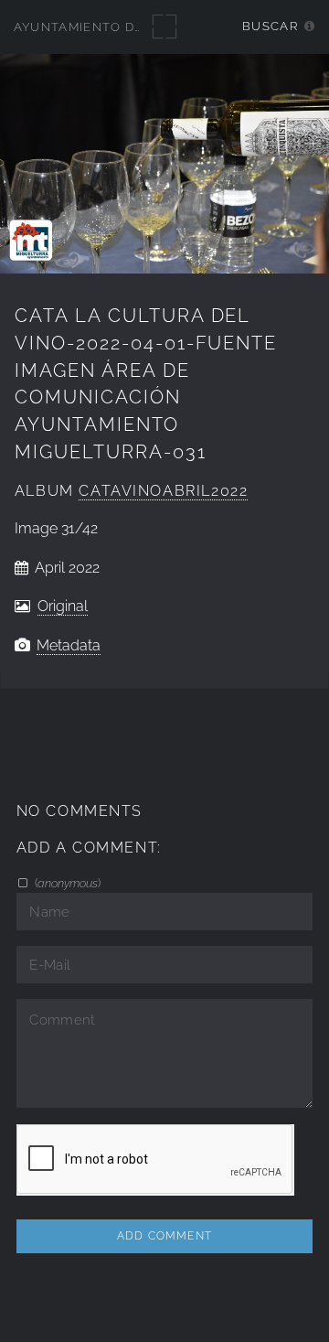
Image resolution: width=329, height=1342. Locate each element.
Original (62, 606)
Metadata (69, 645)
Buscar (270, 26)
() (66, 882)
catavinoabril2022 (163, 490)
